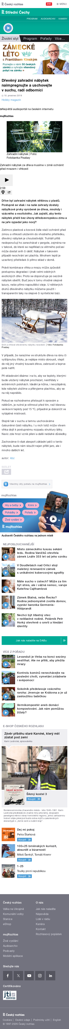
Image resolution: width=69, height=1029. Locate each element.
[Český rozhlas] (12, 4)
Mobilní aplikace (13, 956)
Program (32, 19)
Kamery (63, 19)
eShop (7, 924)
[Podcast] (3, 192)
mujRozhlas (9, 495)
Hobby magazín (11, 99)
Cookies (7, 1020)
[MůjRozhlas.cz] (6, 116)
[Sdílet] (9, 192)
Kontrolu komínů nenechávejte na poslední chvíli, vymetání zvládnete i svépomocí (41, 676)
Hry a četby (11, 505)
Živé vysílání (12, 519)
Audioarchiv (48, 19)
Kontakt (41, 929)
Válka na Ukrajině (13, 909)
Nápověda (42, 914)
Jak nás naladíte (46, 909)
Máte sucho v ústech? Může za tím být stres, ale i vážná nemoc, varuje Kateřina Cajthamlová (42, 585)
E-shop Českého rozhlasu (23, 726)
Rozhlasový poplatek (49, 934)
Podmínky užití (41, 1020)
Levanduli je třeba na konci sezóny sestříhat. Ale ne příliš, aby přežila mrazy (41, 660)
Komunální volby (13, 914)
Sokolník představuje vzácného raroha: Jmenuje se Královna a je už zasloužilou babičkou (42, 692)
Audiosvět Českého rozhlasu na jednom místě (27, 535)
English (57, 1020)
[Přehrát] (6, 180)
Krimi (31, 505)
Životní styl (10, 39)
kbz (12, 458)
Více (60, 39)
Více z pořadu (14, 651)
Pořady (46, 39)
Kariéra (40, 924)
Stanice (7, 919)
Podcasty (9, 951)
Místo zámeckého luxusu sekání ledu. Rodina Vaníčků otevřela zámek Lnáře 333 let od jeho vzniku (42, 552)
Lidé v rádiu (43, 919)
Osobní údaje (22, 1020)
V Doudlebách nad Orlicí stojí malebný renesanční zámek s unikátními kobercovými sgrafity (40, 569)
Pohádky (10, 512)
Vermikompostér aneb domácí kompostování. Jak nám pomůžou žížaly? (40, 708)
